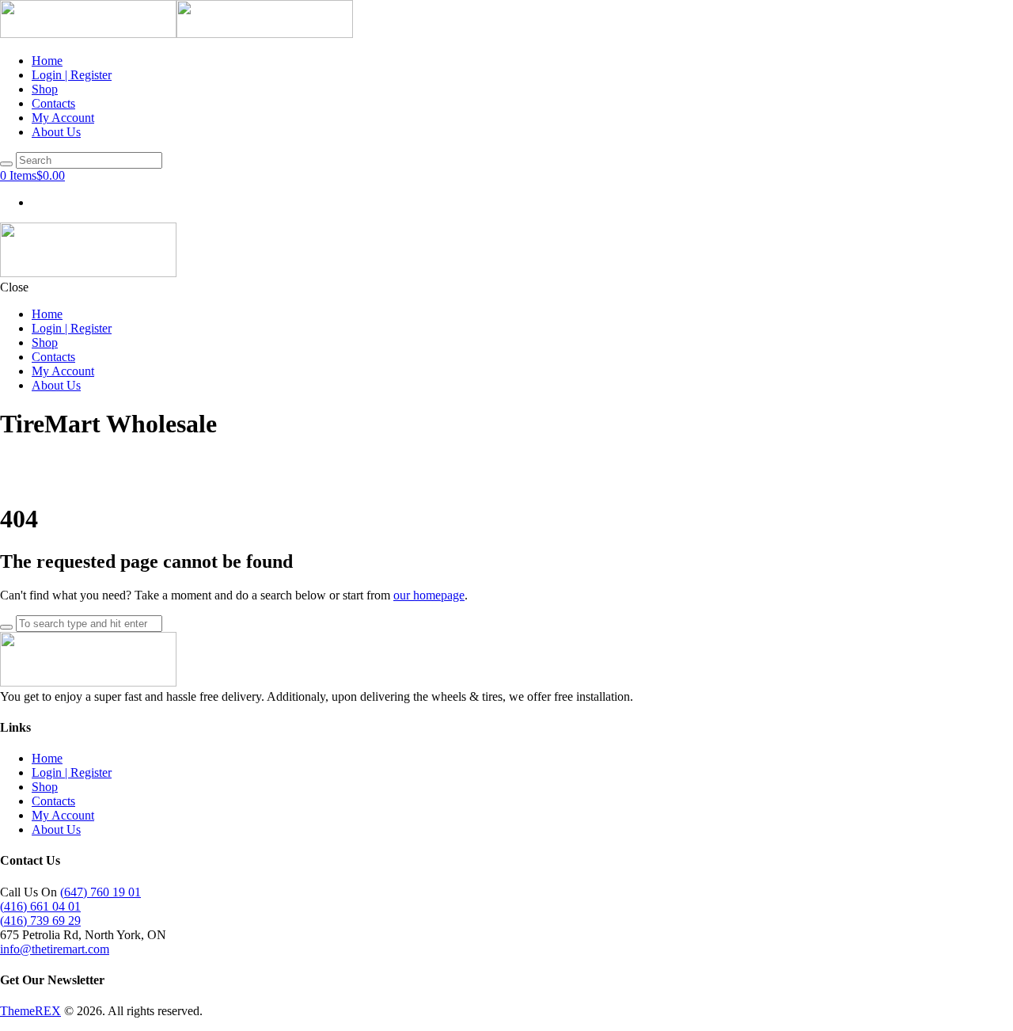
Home (47, 758)
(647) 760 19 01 (100, 892)
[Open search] (6, 164)
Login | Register (72, 772)
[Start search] (6, 627)
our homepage (429, 595)
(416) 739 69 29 (40, 920)
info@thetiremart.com (54, 949)
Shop (45, 786)
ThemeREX (30, 1011)
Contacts (53, 801)
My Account (63, 815)
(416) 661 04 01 (40, 906)
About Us (56, 829)
